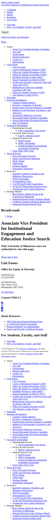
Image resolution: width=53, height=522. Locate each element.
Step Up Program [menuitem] (20, 123)
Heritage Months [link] (14, 191)
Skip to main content (10, 2)
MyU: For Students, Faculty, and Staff (24, 27)
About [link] (9, 47)
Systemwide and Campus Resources (28, 503)
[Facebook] (26, 303)
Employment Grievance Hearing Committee (32, 422)
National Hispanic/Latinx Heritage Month (31, 513)
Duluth (10, 12)
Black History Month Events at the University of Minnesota (27, 509)
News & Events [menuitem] (14, 153)
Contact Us (17, 373)
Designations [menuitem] (18, 62)
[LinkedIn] (26, 310)
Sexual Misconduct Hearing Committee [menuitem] (30, 118)
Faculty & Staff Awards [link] (22, 133)
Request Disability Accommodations (23, 326)
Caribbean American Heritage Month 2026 (31, 516)
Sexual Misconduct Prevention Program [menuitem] (30, 120)
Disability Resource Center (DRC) (27, 391)
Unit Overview (19, 381)
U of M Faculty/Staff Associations (22, 324)
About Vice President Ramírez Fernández (30, 363)
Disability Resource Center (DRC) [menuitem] (27, 77)
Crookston (11, 9)
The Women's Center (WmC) (25, 409)
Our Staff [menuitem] (16, 52)
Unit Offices (12, 378)
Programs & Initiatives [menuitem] (17, 100)
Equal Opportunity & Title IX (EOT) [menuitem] (28, 80)
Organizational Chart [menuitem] (21, 181)
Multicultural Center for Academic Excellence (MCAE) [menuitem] (27, 88)
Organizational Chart (21, 495)
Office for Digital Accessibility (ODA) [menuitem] (29, 75)
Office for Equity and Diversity (15, 37)
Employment (18, 368)
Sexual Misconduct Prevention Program (30, 434)
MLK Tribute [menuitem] (18, 161)
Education (11, 412)
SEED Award (24, 455)
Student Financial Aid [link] (22, 138)
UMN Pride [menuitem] (17, 163)
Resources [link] (11, 171)
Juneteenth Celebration (22, 483)
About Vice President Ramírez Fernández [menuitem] (30, 49)
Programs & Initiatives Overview (27, 429)
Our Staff (16, 366)
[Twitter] (26, 308)
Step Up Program (20, 437)
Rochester (11, 17)
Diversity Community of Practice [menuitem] (27, 105)
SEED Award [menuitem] (24, 141)
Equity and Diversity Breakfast (26, 472)
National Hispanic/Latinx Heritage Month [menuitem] (31, 199)
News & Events (14, 467)
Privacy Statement (26, 354)
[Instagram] (26, 305)
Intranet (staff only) (21, 371)
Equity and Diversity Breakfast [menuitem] (26, 158)
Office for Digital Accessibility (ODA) (29, 389)
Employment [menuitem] (18, 54)
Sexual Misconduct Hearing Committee (30, 432)
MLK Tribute (18, 475)
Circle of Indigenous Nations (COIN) (29, 384)
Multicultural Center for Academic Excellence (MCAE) (27, 402)
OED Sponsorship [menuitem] (20, 179)
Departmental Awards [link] (22, 128)
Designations (18, 376)
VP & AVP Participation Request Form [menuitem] (29, 186)
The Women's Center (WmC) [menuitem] (25, 95)
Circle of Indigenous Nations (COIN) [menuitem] (29, 69)
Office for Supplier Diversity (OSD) (28, 406)
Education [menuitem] (11, 97)
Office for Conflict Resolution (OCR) (29, 386)
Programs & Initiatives (17, 414)
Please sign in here (9, 257)
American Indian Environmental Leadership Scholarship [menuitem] (32, 147)
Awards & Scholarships (17, 439)
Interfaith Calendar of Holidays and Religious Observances (28, 489)
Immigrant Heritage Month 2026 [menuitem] (26, 204)
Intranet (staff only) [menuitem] (21, 57)
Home (9, 216)
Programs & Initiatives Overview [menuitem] (27, 115)
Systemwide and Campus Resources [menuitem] (28, 189)
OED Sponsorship (20, 493)
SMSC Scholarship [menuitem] (26, 143)
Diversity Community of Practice (27, 419)
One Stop (11, 24)
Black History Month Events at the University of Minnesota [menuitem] (27, 195)
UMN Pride (17, 478)
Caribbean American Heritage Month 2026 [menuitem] (31, 202)
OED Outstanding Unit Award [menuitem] (31, 130)
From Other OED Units (23, 465)
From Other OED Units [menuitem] (23, 151)
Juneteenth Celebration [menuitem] (22, 169)
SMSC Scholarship (26, 457)
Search (5, 32)
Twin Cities (12, 20)
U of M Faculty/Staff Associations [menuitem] (27, 184)
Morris (10, 15)
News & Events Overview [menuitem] (24, 156)
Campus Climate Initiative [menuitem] (24, 102)
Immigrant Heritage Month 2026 (26, 518)
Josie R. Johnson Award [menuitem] (29, 135)
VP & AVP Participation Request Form (29, 500)
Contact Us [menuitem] (17, 59)
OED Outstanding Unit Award (31, 445)
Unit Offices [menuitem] (12, 64)
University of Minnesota (28, 349)
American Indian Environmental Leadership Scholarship (32, 461)
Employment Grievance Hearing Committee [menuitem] (32, 108)
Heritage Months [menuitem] (19, 166)
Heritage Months (19, 480)
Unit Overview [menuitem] (19, 67)
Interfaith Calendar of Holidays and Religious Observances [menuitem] (28, 175)
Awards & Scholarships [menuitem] (17, 125)
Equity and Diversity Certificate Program (25, 329)
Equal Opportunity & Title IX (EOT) (28, 394)
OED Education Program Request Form (25, 321)
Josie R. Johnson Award (29, 450)
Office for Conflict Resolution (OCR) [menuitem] (29, 72)
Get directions (7, 292)
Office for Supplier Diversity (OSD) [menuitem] (28, 92)
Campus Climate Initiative (24, 417)
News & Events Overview (24, 470)
